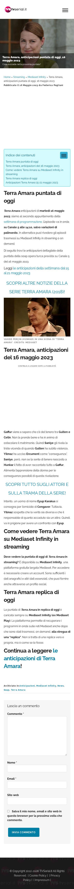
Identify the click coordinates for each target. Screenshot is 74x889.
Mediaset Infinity (37, 77)
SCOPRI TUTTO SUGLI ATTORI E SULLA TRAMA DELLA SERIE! (37, 489)
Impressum (42, 880)
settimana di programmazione (23, 221)
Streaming (19, 77)
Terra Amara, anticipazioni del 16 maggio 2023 (32, 165)
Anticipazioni (27, 686)
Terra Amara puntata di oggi (22, 161)
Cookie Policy (37, 875)
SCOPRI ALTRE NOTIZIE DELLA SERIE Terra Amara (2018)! (37, 287)
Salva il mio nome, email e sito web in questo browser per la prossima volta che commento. (34, 816)
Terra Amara (18, 690)
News (60, 686)
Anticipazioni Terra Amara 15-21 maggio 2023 (32, 182)
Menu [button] (65, 10)
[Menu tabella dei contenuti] (64, 155)
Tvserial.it (16, 9)
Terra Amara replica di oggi (21, 178)
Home (7, 77)
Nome (12, 762)
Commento (15, 714)
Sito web (13, 795)
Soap (7, 690)
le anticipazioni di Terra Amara (31, 658)
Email (11, 778)
